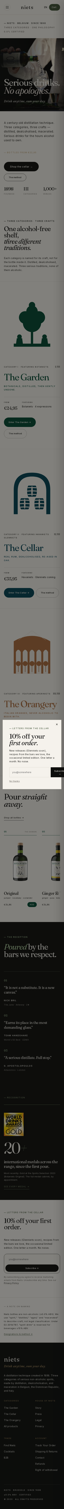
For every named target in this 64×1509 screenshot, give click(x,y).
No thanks (14, 781)
